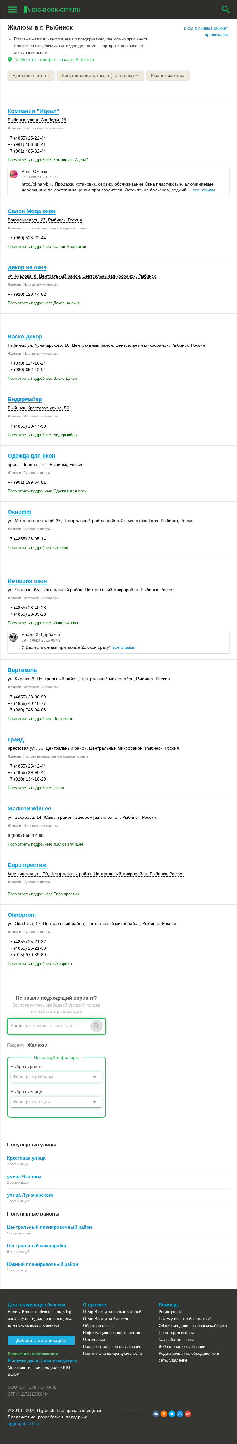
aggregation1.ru (23, 1423)
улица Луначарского (30, 1195)
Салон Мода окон (32, 211)
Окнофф (19, 512)
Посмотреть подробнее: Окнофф (38, 547)
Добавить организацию (41, 1340)
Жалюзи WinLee (29, 809)
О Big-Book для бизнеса (105, 1318)
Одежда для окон (31, 456)
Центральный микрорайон (37, 1245)
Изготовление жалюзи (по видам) (98, 75)
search (226, 9)
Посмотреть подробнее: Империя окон (43, 623)
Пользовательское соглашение (112, 1346)
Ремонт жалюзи (168, 75)
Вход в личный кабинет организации (206, 31)
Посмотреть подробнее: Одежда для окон (47, 491)
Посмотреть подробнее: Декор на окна (44, 303)
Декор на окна (27, 267)
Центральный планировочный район (49, 1227)
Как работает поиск (177, 1339)
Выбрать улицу (26, 1091)
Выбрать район (26, 1066)
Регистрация (170, 1311)
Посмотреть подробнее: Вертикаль (40, 718)
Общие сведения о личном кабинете (193, 1325)
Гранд (16, 739)
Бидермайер (25, 399)
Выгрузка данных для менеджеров (42, 1360)
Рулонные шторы (30, 75)
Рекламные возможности (33, 1353)
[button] (155, 1413)
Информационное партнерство (111, 1332)
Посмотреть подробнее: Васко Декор (42, 378)
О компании (94, 1339)
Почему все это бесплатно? (185, 1318)
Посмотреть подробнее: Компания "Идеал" (48, 159)
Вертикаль (22, 670)
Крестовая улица (26, 1158)
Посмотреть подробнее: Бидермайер (42, 435)
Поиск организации (176, 1332)
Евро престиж (27, 865)
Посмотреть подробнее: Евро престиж (43, 894)
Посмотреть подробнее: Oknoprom (40, 963)
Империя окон (27, 581)
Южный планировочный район (42, 1264)
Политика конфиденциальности (112, 1353)
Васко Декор (25, 336)
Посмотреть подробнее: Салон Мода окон (47, 246)
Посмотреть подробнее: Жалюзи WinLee (45, 844)
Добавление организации (182, 1346)
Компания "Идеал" (33, 111)
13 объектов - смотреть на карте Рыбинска (54, 59)
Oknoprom (22, 915)
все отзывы (204, 189)
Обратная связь (98, 1325)
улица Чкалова (24, 1176)
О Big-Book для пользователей (112, 1311)
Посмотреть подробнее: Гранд (36, 787)
